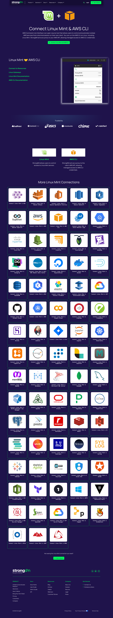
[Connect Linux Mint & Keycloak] (58, 470)
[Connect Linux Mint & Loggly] (38, 356)
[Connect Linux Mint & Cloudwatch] (38, 243)
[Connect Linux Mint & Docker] (79, 266)
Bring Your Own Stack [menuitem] (19, 594)
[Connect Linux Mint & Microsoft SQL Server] (58, 379)
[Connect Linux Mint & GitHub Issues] (17, 311)
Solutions (37, 2)
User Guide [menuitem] (33, 587)
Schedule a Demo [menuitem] (89, 587)
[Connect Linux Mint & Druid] (99, 266)
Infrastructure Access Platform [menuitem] (19, 585)
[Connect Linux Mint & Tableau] (17, 470)
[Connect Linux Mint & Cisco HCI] (17, 243)
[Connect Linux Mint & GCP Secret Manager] (58, 515)
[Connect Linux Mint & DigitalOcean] (58, 266)
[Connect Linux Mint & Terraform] (38, 492)
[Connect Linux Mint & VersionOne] (38, 470)
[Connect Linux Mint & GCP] (99, 288)
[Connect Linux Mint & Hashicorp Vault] (99, 492)
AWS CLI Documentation (18, 80)
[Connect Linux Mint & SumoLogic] (58, 447)
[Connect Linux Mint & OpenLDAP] (38, 515)
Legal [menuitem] (66, 592)
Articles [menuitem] (50, 587)
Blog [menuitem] (49, 585)
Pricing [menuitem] (15, 596)
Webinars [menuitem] (50, 592)
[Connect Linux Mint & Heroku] (17, 334)
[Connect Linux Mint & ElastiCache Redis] (79, 288)
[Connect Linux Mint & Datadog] (99, 243)
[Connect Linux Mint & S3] (99, 424)
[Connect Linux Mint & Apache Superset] (17, 221)
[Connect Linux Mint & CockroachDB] (79, 243)
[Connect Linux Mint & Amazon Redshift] (79, 198)
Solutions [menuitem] (15, 589)
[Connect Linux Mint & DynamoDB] (17, 288)
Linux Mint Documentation (19, 76)
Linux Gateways (15, 72)
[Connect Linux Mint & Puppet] (79, 515)
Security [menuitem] (67, 589)
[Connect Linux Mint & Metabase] (38, 379)
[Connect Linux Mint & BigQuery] (99, 221)
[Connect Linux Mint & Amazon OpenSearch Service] (58, 198)
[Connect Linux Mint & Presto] (38, 424)
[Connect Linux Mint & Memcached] (99, 356)
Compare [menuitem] (15, 601)
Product (30, 2)
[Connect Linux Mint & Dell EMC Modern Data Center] (38, 266)
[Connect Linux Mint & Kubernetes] (99, 334)
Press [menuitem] (66, 594)
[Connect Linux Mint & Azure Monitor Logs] (79, 221)
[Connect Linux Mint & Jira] (58, 334)
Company (60, 2)
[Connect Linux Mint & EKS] (38, 288)
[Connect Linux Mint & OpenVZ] (38, 402)
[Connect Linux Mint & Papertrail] (99, 402)
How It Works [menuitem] (16, 591)
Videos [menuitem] (50, 589)
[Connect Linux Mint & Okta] (17, 538)
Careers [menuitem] (67, 587)
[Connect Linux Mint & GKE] (38, 311)
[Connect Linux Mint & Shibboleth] (99, 515)
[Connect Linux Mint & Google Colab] (58, 311)
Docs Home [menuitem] (33, 585)
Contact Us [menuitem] (87, 585)
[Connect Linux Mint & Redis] (79, 424)
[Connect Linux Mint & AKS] (17, 198)
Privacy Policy (68, 611)
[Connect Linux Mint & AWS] (38, 221)
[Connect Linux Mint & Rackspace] (58, 424)
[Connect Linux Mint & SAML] (58, 538)
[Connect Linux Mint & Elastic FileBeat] (58, 288)
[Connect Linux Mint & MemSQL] (17, 379)
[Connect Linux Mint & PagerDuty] (79, 402)
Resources (52, 2)
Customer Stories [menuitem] (53, 594)
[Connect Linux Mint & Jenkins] (38, 334)
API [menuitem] (31, 592)
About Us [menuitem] (67, 585)
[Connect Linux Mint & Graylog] (79, 311)
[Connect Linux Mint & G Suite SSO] (79, 470)
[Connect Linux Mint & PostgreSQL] (17, 424)
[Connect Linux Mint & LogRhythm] (58, 356)
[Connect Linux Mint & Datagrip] (17, 266)
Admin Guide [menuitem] (33, 589)
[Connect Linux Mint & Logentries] (17, 356)
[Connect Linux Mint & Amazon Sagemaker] (99, 198)
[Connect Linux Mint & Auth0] (99, 470)
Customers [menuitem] (16, 598)
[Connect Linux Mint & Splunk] (38, 447)
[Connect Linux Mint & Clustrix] (58, 243)
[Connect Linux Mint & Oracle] (58, 402)
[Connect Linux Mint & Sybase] (79, 447)
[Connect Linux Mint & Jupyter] (79, 334)
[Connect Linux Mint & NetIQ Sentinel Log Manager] (17, 402)
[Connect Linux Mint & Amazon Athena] (38, 198)
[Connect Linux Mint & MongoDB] (79, 379)
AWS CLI (73, 159)
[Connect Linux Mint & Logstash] (79, 356)
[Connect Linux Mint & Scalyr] (17, 447)
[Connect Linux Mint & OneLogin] (58, 492)
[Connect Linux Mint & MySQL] (99, 379)
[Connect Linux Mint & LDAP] (38, 538)
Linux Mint (44, 159)
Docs (44, 2)
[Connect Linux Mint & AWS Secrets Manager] (17, 515)
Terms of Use (95, 611)
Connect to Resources (17, 68)
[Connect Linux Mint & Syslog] (99, 447)
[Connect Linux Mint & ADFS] (79, 492)
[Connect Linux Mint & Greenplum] (99, 311)
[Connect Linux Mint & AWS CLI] (58, 221)
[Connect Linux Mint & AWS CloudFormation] (17, 492)
